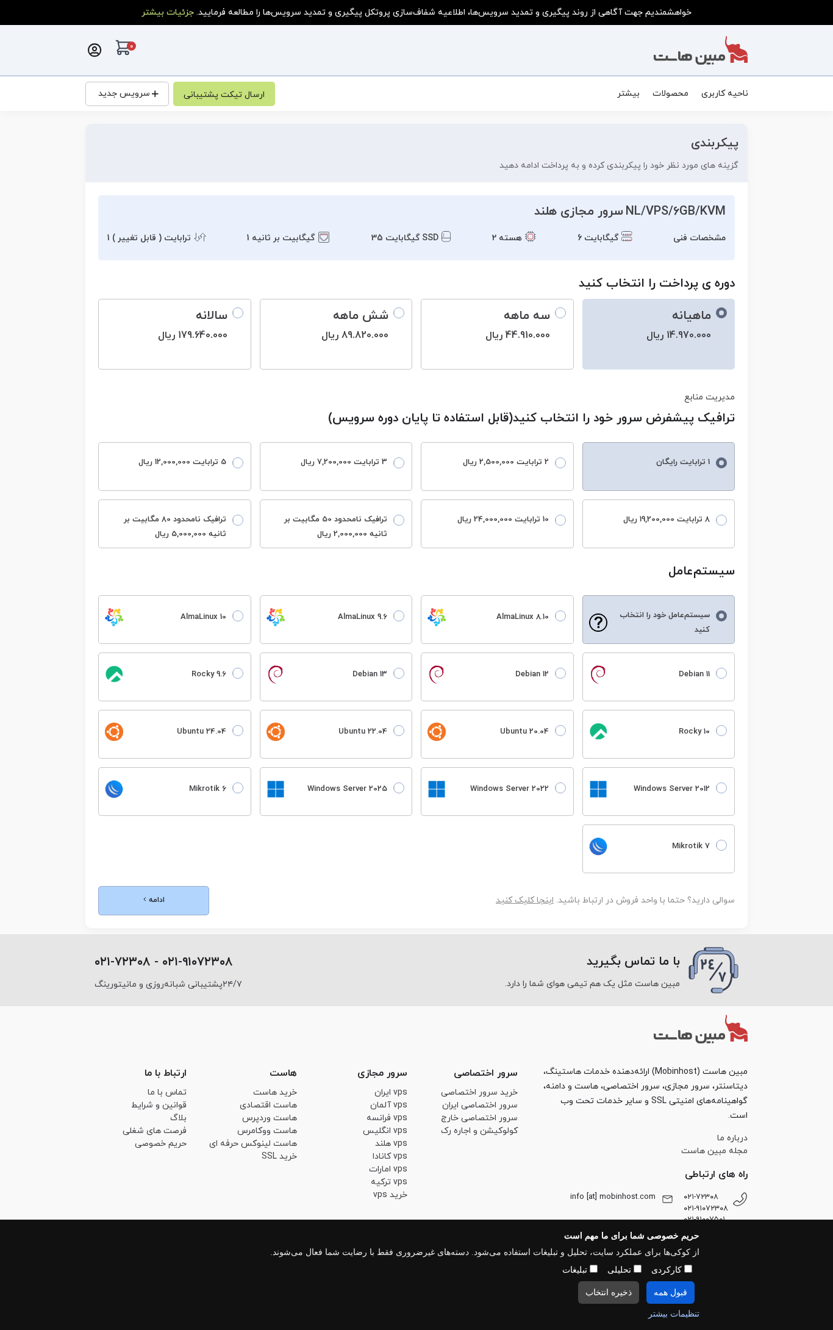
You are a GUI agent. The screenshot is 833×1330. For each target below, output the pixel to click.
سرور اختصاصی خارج (479, 1118)
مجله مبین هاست (714, 1151)
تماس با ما (167, 1092)
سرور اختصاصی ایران (480, 1105)
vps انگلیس (385, 1131)
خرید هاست (275, 1092)
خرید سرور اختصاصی (479, 1092)
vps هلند (391, 1143)
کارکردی (667, 1270)
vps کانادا (390, 1156)
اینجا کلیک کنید (525, 900)
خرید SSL (279, 1156)
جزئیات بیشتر (167, 12)
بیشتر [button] (628, 93)
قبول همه (670, 1292)
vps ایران (390, 1092)
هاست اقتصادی (268, 1105)
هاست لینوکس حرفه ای (253, 1143)
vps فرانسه (386, 1118)
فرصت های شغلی (155, 1131)
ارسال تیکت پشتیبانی (224, 95)
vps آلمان (388, 1105)
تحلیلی (620, 1270)
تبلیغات (576, 1270)
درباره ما (732, 1138)
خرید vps (390, 1195)
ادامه (155, 900)
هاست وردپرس (269, 1118)
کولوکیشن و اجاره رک (479, 1131)
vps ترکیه (389, 1182)
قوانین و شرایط (159, 1105)
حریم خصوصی (161, 1143)
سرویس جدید (124, 93)
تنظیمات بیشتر (673, 1313)
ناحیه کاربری (724, 93)
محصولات (670, 93)
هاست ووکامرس (267, 1131)
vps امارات (388, 1169)
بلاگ (178, 1118)
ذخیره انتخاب (608, 1292)
